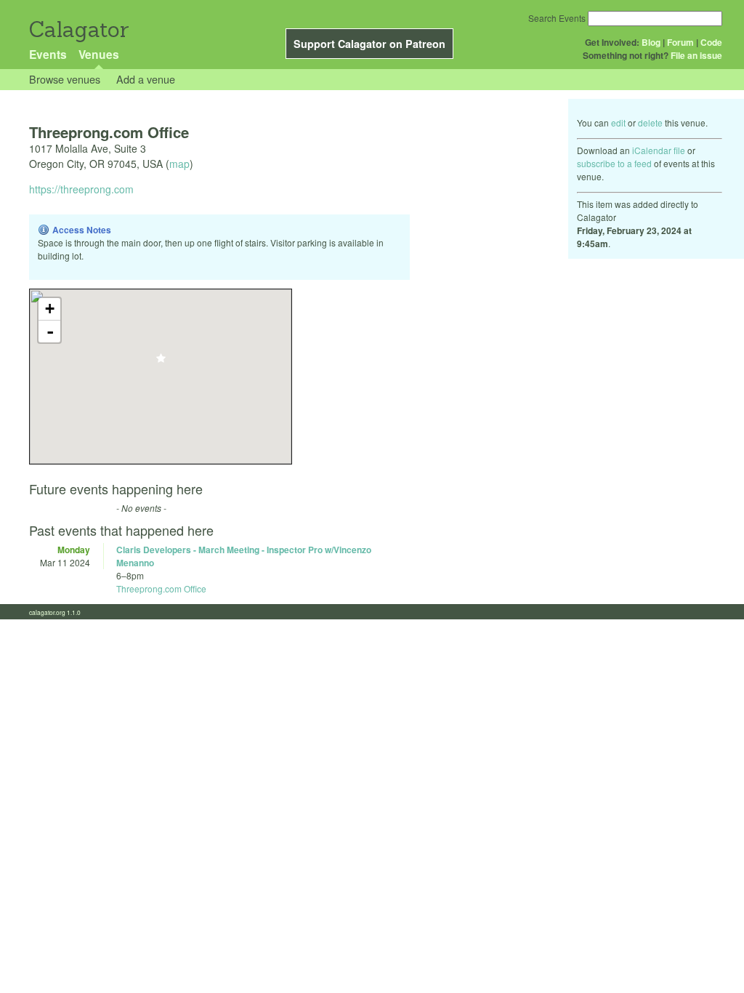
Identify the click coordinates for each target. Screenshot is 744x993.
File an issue (696, 55)
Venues (98, 54)
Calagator (78, 29)
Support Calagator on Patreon (369, 43)
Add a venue (145, 79)
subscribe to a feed (614, 163)
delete (650, 122)
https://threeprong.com (81, 189)
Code (711, 42)
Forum (680, 42)
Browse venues (64, 79)
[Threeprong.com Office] (161, 362)
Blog (651, 42)
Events (48, 54)
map (179, 163)
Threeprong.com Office (161, 588)
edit (618, 122)
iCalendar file (658, 150)
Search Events (557, 18)
